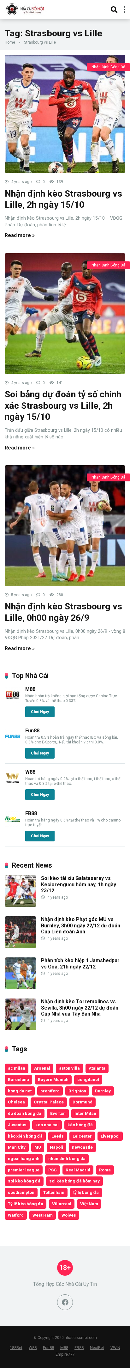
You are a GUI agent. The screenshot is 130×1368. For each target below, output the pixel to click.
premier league (23, 1169)
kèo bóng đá (80, 1124)
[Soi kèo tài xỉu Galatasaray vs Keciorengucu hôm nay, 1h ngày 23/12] (20, 905)
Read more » (20, 235)
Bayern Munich (53, 1079)
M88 (30, 689)
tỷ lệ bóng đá (86, 1192)
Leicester (82, 1136)
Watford (16, 1215)
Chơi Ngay (40, 712)
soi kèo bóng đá (24, 1180)
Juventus (17, 1124)
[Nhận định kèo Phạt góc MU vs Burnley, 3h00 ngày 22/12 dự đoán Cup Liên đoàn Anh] (20, 946)
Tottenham (53, 1192)
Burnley (103, 1090)
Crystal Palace (49, 1101)
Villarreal (61, 1203)
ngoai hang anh (23, 1158)
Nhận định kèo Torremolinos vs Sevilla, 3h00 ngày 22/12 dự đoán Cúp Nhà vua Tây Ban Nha (79, 1008)
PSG (52, 1169)
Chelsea (16, 1101)
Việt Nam (89, 1203)
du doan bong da (24, 1113)
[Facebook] (65, 1302)
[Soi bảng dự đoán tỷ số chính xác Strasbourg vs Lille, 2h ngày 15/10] (65, 313)
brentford (50, 1090)
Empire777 (65, 1354)
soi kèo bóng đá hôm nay (74, 1180)
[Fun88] (13, 743)
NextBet (97, 1347)
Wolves (69, 1215)
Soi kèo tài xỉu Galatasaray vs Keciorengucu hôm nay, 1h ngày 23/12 (78, 884)
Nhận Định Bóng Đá (108, 67)
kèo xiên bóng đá (25, 1136)
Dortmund (82, 1101)
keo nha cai (47, 1124)
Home (10, 42)
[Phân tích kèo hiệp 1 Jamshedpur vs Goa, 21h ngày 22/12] (20, 987)
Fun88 (32, 731)
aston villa (69, 1068)
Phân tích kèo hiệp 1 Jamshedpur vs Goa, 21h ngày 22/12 (80, 963)
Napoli (56, 1147)
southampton (21, 1192)
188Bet (16, 1347)
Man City (17, 1147)
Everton (58, 1113)
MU (37, 1147)
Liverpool (110, 1136)
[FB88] (13, 825)
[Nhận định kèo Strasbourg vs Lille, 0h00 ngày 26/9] (65, 525)
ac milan (16, 1068)
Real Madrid (78, 1169)
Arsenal (42, 1068)
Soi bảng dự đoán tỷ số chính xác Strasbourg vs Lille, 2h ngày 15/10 (63, 405)
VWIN (115, 1347)
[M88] (13, 701)
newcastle (82, 1147)
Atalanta (97, 1068)
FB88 (31, 813)
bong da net (20, 1090)
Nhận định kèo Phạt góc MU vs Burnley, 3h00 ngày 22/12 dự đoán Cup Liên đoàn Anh (80, 925)
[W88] (13, 784)
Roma (105, 1169)
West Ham (42, 1215)
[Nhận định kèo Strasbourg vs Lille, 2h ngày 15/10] (65, 114)
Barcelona (18, 1079)
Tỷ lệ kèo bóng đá (25, 1203)
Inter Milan (85, 1113)
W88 (30, 772)
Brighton (77, 1090)
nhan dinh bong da (67, 1158)
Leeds (57, 1136)
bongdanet (88, 1079)
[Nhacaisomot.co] (26, 9)
